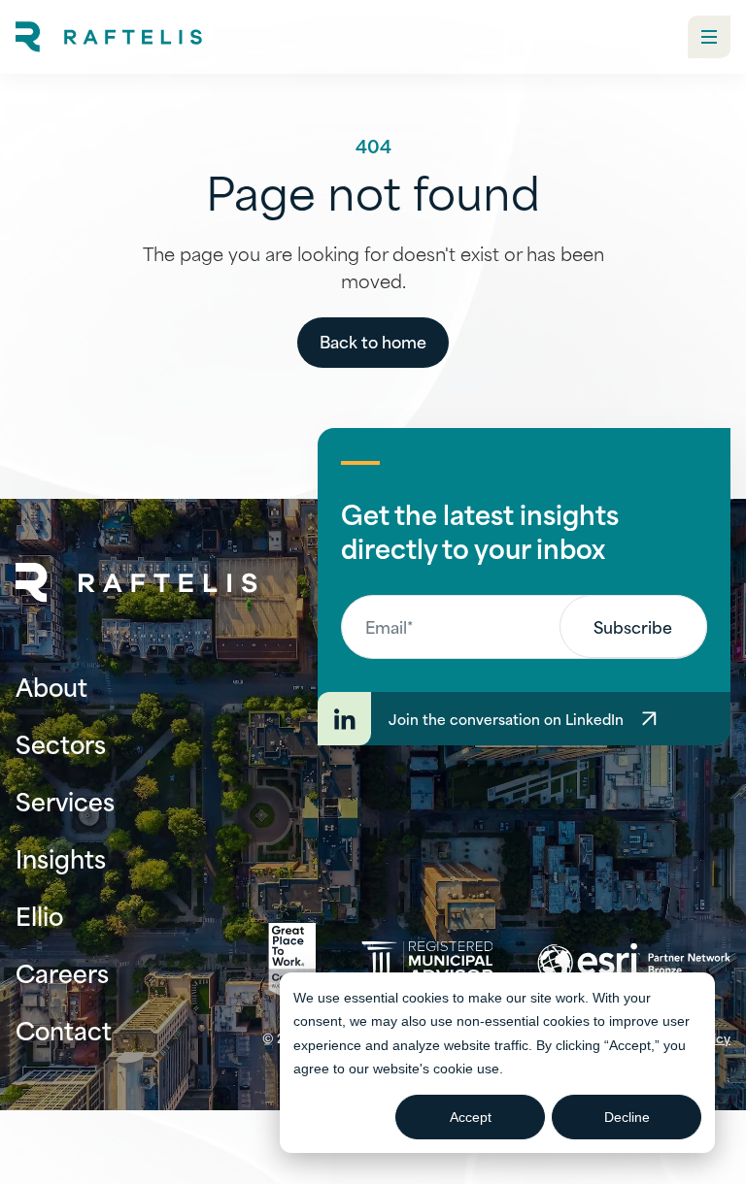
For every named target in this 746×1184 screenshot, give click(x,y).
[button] (709, 37)
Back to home (373, 340)
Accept (471, 1117)
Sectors (61, 743)
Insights (61, 857)
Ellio (39, 915)
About (51, 686)
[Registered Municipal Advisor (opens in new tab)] (426, 962)
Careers (62, 972)
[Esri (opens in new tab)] (633, 962)
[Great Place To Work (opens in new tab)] (292, 963)
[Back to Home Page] (137, 583)
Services (65, 800)
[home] (109, 36)
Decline (627, 1117)
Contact (64, 1029)
